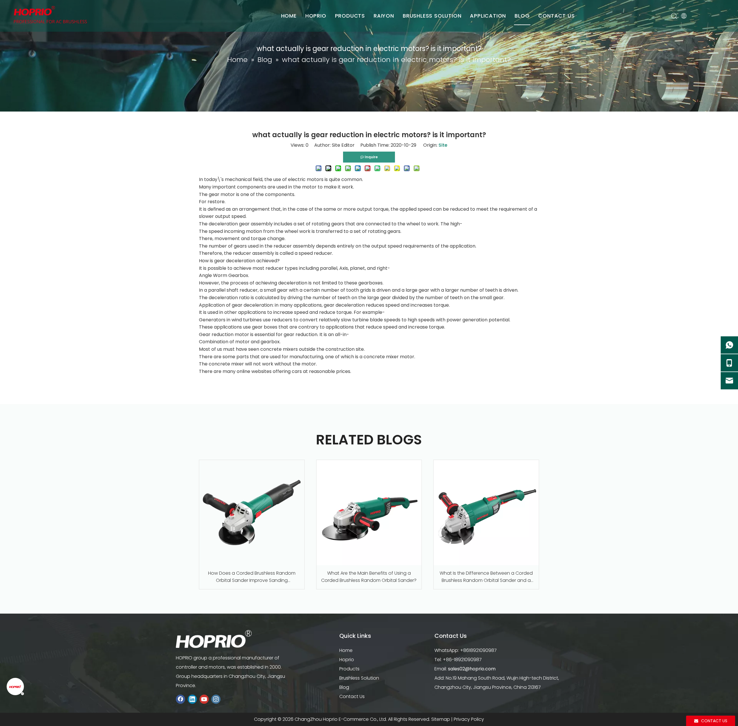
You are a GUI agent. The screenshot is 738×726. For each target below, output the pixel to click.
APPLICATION (488, 15)
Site (442, 145)
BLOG (522, 15)
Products (349, 668)
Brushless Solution (359, 678)
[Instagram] (216, 699)
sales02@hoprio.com (472, 668)
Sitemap (440, 719)
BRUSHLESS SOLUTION (432, 15)
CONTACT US (556, 15)
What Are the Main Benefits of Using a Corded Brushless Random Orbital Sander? (369, 577)
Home (346, 650)
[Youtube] (204, 699)
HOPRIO (315, 15)
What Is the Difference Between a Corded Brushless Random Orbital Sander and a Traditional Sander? (486, 577)
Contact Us (352, 696)
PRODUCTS (350, 15)
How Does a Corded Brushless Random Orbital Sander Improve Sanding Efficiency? (251, 577)
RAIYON (384, 15)
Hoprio (346, 659)
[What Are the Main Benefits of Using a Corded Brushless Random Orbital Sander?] (369, 512)
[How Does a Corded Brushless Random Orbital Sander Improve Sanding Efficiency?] (251, 512)
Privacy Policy (469, 719)
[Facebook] (180, 699)
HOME (289, 15)
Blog (344, 687)
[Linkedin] (192, 699)
